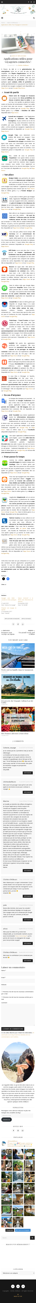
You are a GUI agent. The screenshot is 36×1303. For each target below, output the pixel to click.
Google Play (29, 129)
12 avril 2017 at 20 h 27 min (26, 782)
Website (3, 984)
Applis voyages (26, 618)
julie (5, 905)
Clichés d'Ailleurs (23, 65)
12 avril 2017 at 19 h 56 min (26, 747)
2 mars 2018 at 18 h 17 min (26, 879)
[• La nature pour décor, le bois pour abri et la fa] (29, 1177)
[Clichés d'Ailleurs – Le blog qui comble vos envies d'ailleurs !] (18, 9)
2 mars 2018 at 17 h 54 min (26, 801)
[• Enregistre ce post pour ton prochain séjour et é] (18, 1222)
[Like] (13, 624)
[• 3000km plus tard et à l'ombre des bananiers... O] (29, 1199)
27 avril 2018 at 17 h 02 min (26, 905)
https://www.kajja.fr (21, 936)
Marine (6, 801)
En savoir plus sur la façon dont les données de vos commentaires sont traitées (17, 1035)
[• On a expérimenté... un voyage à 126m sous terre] (18, 1188)
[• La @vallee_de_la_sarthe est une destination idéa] (6, 1154)
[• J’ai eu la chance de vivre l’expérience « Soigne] (6, 1165)
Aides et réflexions (12, 22)
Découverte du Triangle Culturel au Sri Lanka (17, 702)
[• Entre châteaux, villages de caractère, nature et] (29, 1165)
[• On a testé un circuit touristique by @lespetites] (18, 1210)
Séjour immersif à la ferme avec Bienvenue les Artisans (25, 599)
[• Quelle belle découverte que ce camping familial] (6, 1222)
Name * (3, 970)
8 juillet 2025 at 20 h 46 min (26, 952)
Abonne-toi (6, 1119)
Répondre (27, 773)
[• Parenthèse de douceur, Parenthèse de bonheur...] (6, 1210)
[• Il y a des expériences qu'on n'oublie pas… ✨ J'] (18, 1154)
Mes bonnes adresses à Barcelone (15, 733)
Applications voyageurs (12, 618)
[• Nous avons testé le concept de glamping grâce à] (6, 1199)
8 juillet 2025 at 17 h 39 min (26, 928)
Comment (4, 1003)
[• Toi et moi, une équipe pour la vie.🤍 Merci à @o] (18, 1165)
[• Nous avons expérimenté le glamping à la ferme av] (6, 1188)
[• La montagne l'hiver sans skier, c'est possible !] (18, 1177)
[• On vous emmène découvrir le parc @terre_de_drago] (29, 1188)
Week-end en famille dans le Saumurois (17, 670)
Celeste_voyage (9, 748)
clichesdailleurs (9, 782)
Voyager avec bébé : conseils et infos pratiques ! (8, 599)
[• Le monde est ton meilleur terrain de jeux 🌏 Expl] (18, 1199)
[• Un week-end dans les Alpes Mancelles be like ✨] (29, 1154)
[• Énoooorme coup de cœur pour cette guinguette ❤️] (29, 1210)
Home (3, 22)
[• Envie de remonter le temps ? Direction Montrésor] (6, 1177)
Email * (3, 977)
